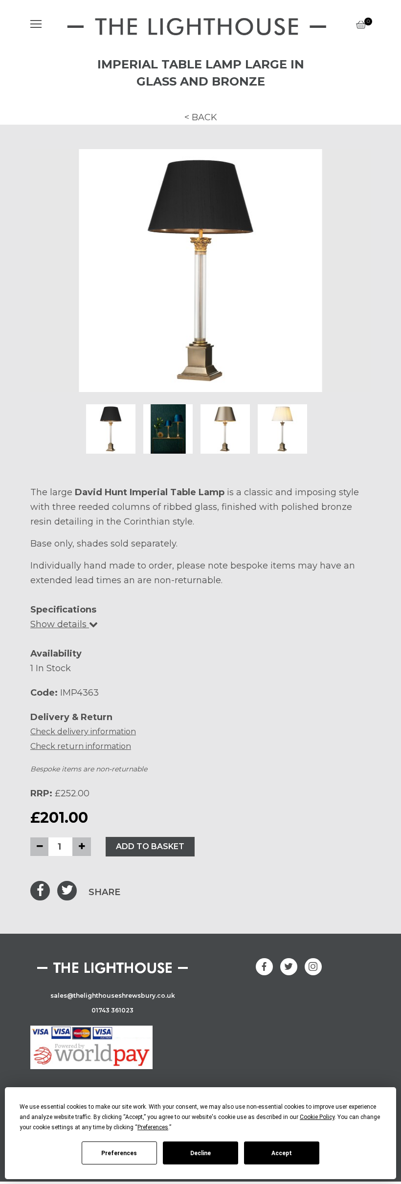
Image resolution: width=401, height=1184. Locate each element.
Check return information (80, 746)
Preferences (119, 1153)
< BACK (200, 117)
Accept (281, 1153)
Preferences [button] (152, 1127)
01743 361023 (112, 1010)
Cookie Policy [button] (317, 1117)
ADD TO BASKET (150, 846)
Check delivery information (83, 731)
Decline (200, 1153)
